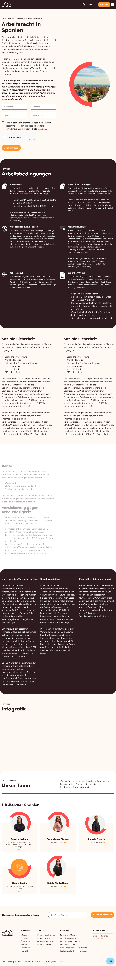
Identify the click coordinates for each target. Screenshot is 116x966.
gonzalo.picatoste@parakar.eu (104, 842)
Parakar (6, 4)
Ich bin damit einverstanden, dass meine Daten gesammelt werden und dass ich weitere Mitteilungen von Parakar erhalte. (28, 125)
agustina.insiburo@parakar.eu (19, 849)
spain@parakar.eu (65, 842)
